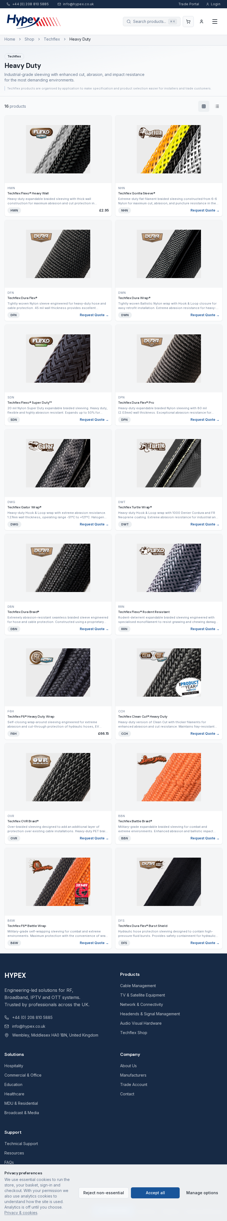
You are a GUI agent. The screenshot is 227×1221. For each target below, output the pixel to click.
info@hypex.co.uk (28, 1026)
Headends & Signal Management (150, 1013)
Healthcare (14, 1094)
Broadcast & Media (21, 1112)
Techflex (52, 39)
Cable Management (138, 985)
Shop (29, 39)
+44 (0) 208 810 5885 (32, 1017)
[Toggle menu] (214, 21)
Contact (127, 1094)
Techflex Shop (133, 1032)
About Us (128, 1065)
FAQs (9, 1162)
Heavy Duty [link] (80, 39)
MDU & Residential (21, 1103)
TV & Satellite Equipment (142, 995)
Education (13, 1084)
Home (9, 39)
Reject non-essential (103, 1192)
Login (216, 4)
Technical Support (21, 1143)
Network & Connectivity (141, 1004)
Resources (14, 1153)
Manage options (202, 1192)
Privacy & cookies (20, 1212)
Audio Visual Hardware (141, 1023)
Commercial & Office (23, 1075)
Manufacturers (133, 1075)
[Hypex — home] (34, 21)
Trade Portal (188, 4)
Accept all (155, 1192)
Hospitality (13, 1065)
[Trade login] (201, 22)
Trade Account (133, 1084)
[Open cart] (188, 21)
